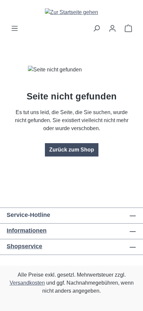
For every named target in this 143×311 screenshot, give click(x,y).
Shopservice (24, 246)
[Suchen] (96, 28)
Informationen (27, 230)
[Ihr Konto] (112, 28)
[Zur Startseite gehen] (71, 12)
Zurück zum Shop (71, 149)
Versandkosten (27, 283)
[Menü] (15, 28)
